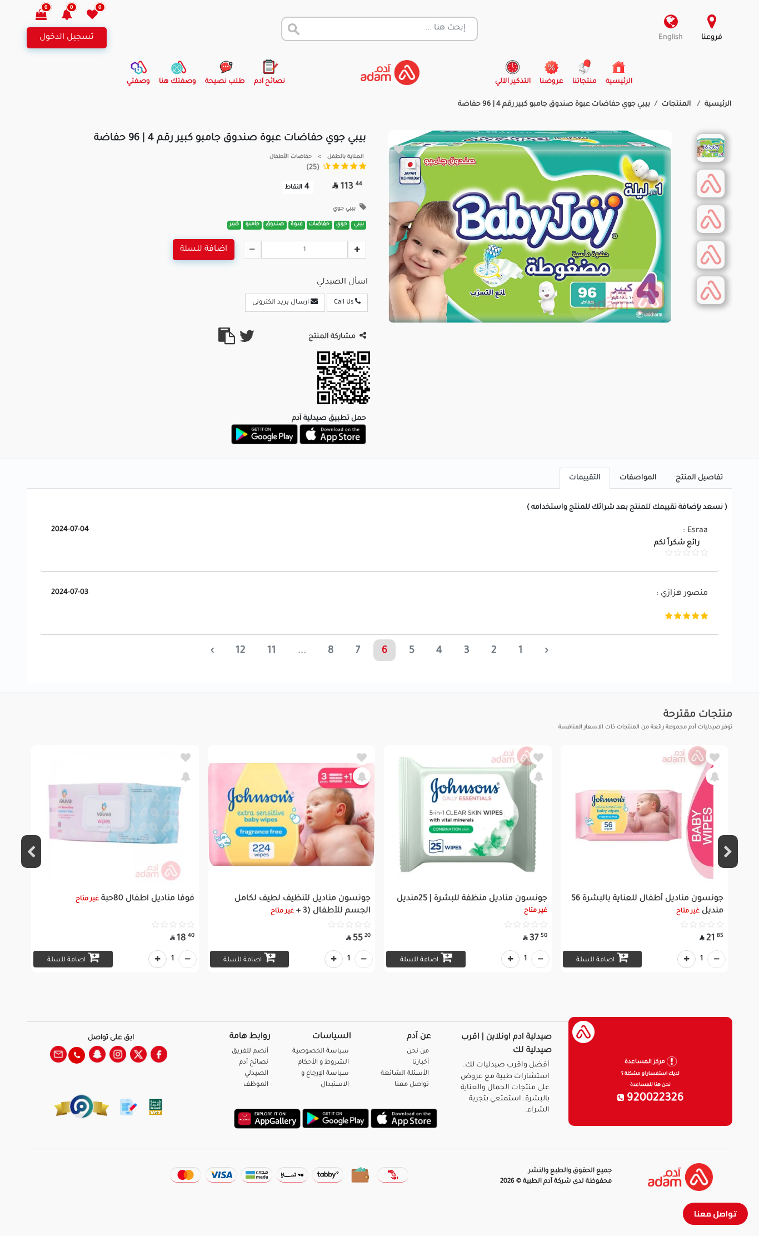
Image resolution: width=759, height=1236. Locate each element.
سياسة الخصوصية (320, 1051)
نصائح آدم (253, 1062)
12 (241, 651)
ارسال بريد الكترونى (281, 302)
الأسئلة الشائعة (405, 1074)
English (670, 38)
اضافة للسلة (203, 249)
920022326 (654, 1099)
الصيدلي (256, 1074)
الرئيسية (718, 104)
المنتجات (677, 104)
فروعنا (711, 38)
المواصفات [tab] (638, 478)
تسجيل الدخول (66, 37)
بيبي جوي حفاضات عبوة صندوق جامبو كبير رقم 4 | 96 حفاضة (554, 104)
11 (271, 651)
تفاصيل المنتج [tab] (699, 478)
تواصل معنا (715, 1213)
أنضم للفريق (250, 1051)
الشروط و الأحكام (323, 1062)
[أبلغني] (714, 776)
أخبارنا (420, 1062)
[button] (73, 16)
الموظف (255, 1085)
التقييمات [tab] (585, 478)
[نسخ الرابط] (226, 341)
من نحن (418, 1051)
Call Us (344, 302)
